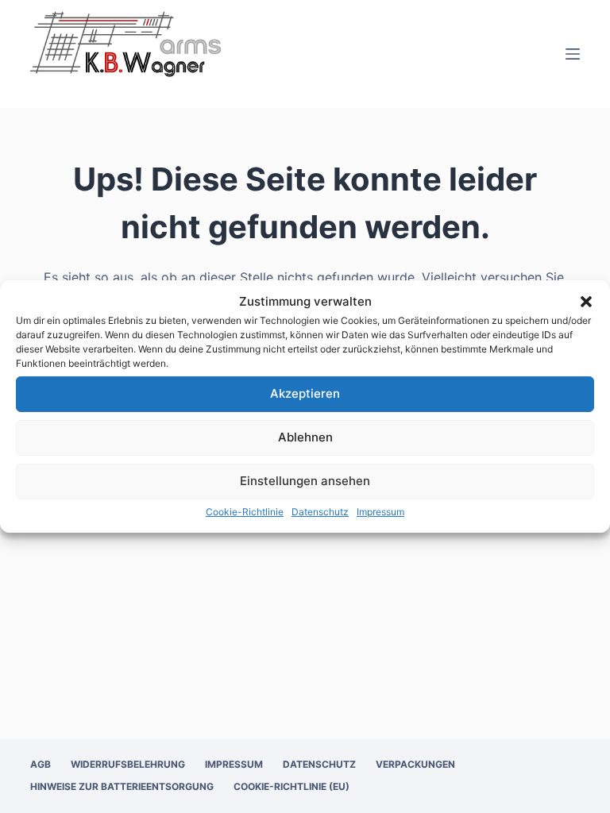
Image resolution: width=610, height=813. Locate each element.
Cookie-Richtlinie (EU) (291, 786)
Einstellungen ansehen (305, 480)
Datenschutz (320, 512)
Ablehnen (305, 437)
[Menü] (573, 54)
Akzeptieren (305, 393)
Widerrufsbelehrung (128, 764)
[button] (586, 302)
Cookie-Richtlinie (245, 512)
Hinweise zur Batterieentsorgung (122, 786)
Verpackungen (415, 764)
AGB (40, 764)
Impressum (380, 512)
